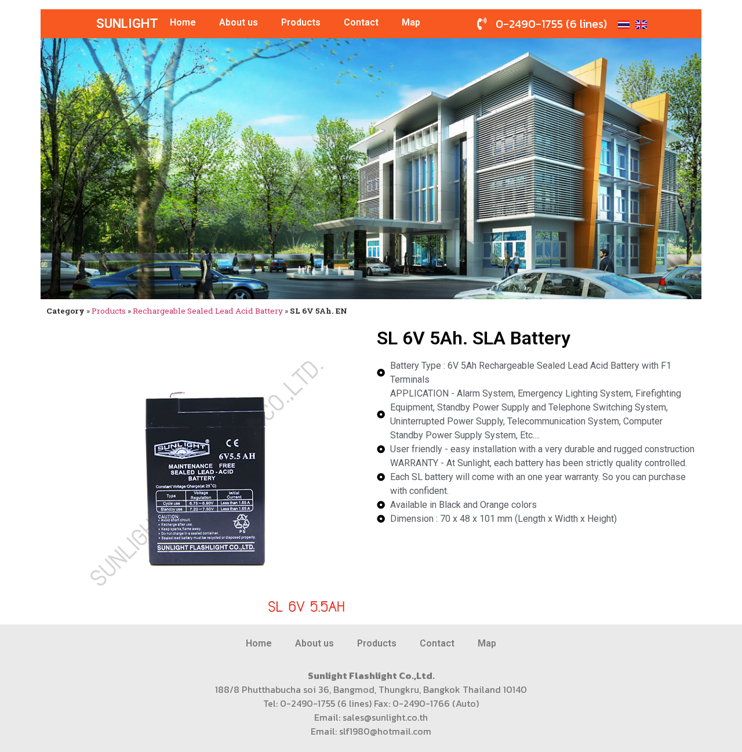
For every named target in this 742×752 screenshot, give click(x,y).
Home (183, 22)
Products (301, 22)
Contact (361, 22)
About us (238, 22)
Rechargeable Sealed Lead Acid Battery (208, 311)
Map (411, 22)
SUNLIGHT (127, 23)
